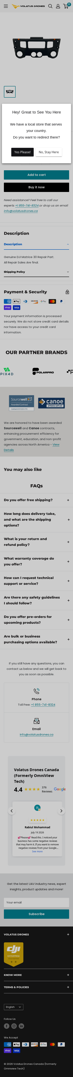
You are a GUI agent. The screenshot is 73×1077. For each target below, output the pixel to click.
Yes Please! (22, 152)
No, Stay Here (49, 152)
